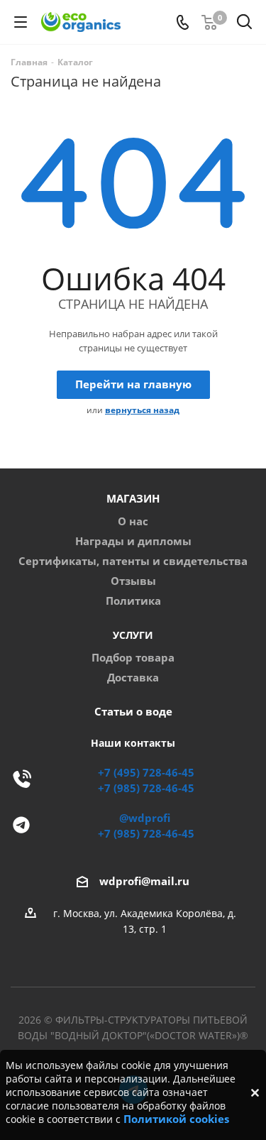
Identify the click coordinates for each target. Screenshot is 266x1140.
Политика (133, 600)
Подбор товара (133, 657)
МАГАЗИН (133, 498)
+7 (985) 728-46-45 (146, 788)
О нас (133, 521)
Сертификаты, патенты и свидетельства (133, 561)
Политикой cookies (176, 1119)
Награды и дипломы (133, 541)
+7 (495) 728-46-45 (146, 772)
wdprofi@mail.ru (144, 882)
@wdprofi (144, 818)
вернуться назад (142, 410)
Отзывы (133, 581)
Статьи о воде (133, 711)
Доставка (133, 677)
